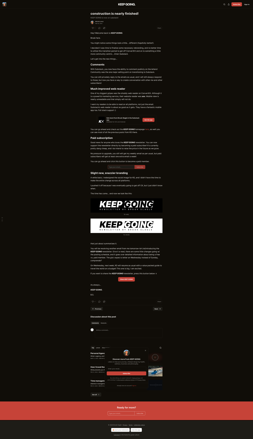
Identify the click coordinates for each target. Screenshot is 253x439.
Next (156, 309)
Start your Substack (121, 430)
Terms (131, 425)
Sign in (246, 4)
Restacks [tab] (103, 323)
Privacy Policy (141, 380)
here (147, 129)
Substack (117, 435)
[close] (145, 350)
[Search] (224, 4)
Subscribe (236, 4)
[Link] (87, 64)
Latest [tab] (98, 348)
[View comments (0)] (99, 28)
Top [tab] (93, 348)
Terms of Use (136, 378)
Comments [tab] (95, 323)
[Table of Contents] (2, 219)
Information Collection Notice (126, 380)
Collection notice (139, 425)
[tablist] (99, 323)
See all (94, 395)
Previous (98, 309)
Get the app (148, 120)
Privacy (125, 425)
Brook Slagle (99, 21)
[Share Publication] (229, 4)
